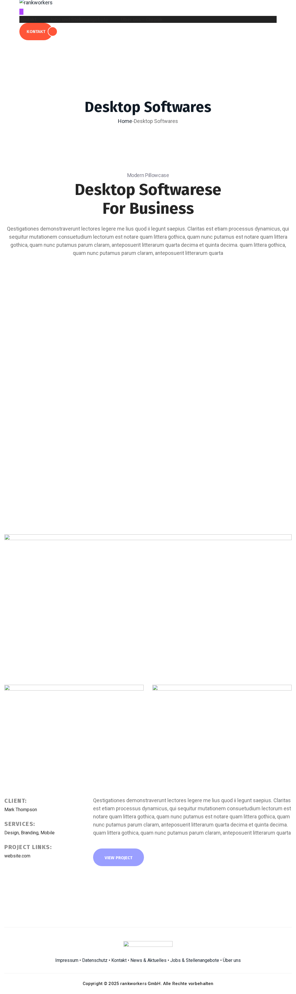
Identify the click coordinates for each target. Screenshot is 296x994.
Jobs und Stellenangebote (78, 20)
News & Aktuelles (148, 960)
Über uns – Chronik (142, 20)
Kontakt (27, 20)
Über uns (232, 960)
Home (125, 121)
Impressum (66, 960)
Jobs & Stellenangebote (194, 960)
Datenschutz (95, 960)
